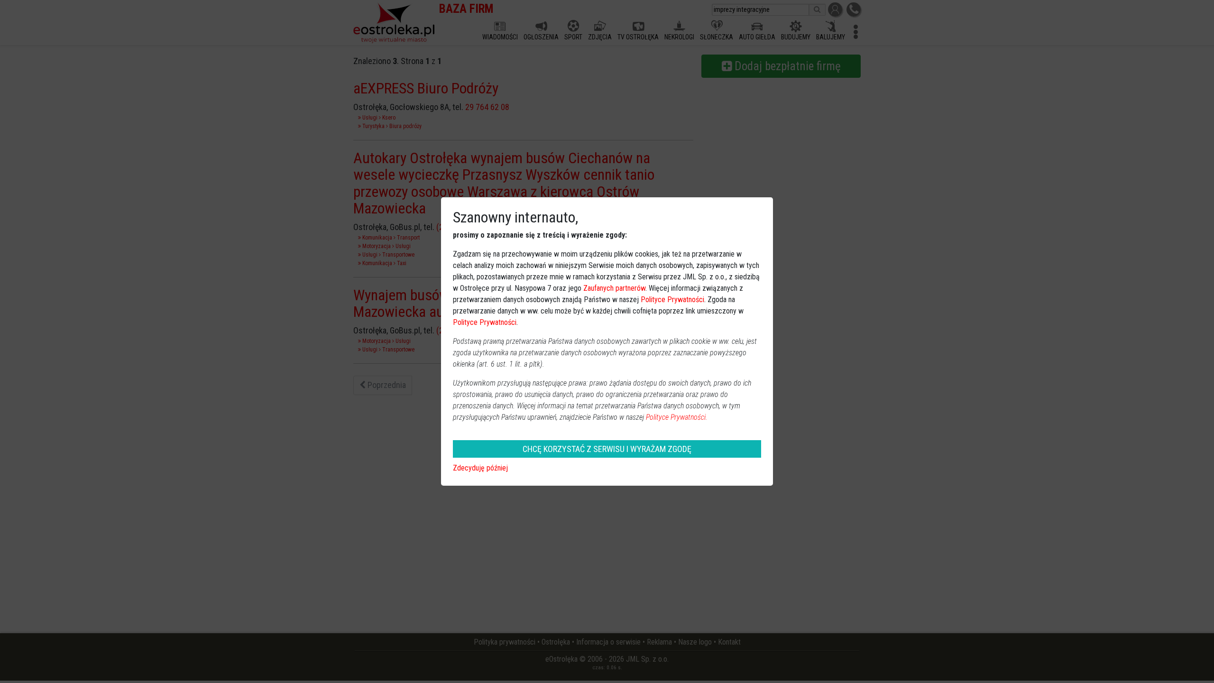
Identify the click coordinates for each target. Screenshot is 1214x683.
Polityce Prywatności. (677, 417)
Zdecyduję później (480, 467)
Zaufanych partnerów (614, 288)
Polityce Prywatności (672, 299)
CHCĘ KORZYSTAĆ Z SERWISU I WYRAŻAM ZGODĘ (607, 449)
